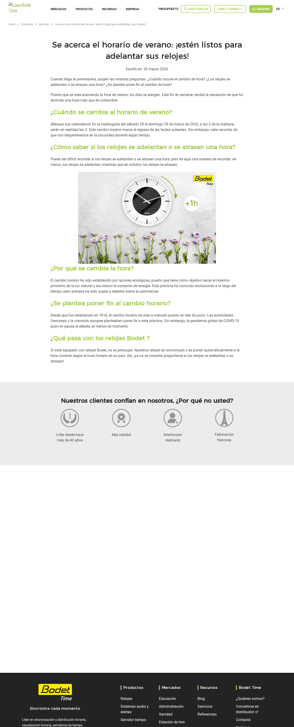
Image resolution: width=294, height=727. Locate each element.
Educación (167, 698)
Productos (84, 9)
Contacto (243, 719)
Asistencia (198, 9)
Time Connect (230, 9)
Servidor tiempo (133, 719)
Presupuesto (168, 9)
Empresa (132, 9)
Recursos (109, 9)
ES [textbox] (278, 9)
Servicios (205, 706)
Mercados (58, 9)
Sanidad (165, 714)
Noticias (44, 24)
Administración (171, 706)
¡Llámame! (261, 9)
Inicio (12, 24)
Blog (201, 698)
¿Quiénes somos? (250, 698)
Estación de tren (172, 721)
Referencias (207, 714)
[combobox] (280, 9)
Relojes (126, 698)
